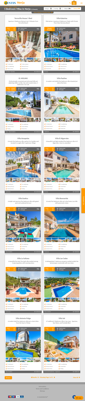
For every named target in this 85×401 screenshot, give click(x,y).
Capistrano (46, 131)
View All (75, 377)
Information (42, 386)
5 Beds (15, 7)
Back (8, 378)
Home (6, 7)
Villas (10, 7)
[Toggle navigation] (81, 3)
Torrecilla (8, 71)
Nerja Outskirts (12, 131)
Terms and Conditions (42, 389)
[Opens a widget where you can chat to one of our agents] (78, 398)
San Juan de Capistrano (49, 371)
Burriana (46, 71)
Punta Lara (46, 251)
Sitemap (42, 391)
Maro (7, 131)
